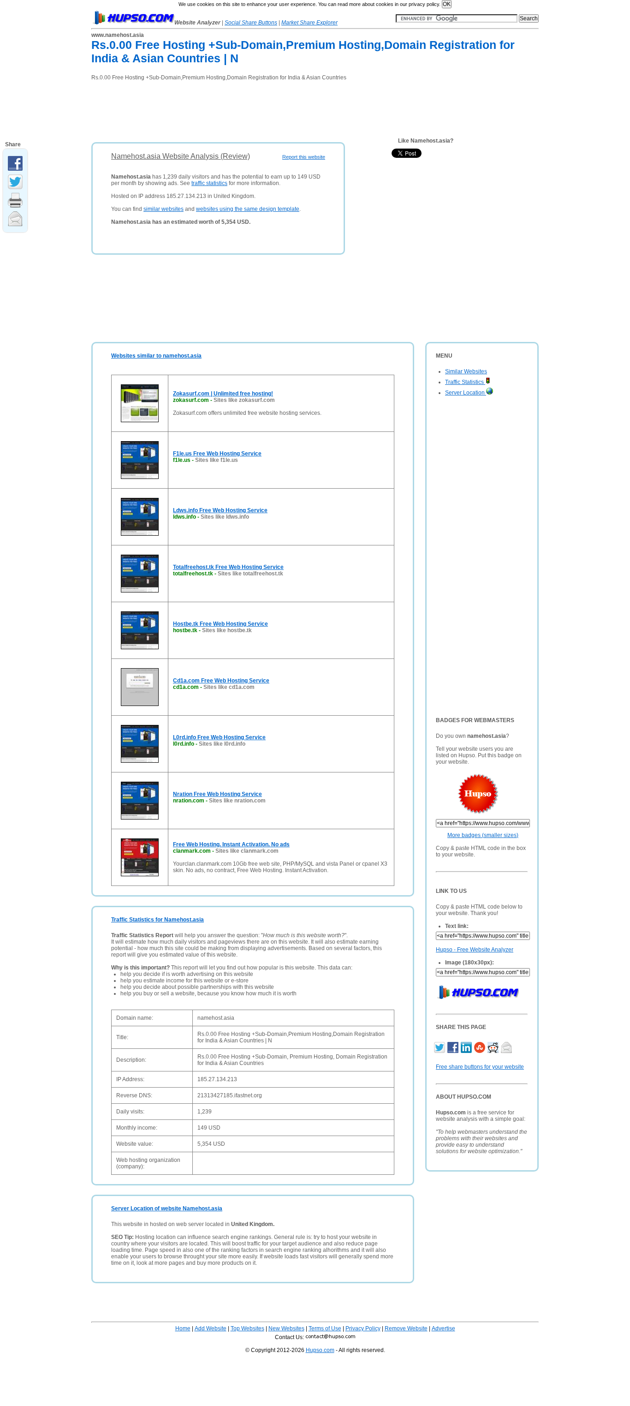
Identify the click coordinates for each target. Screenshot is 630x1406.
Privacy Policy (362, 1328)
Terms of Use (325, 1328)
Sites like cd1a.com (229, 687)
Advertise (443, 1328)
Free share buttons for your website (480, 1067)
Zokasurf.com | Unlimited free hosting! (223, 393)
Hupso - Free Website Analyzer (474, 949)
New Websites (286, 1328)
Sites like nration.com (237, 800)
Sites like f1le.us (216, 460)
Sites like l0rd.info (222, 744)
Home (182, 1328)
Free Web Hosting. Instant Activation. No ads (231, 844)
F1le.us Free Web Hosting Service (217, 453)
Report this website (303, 157)
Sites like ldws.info (225, 517)
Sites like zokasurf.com (244, 400)
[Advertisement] (259, 108)
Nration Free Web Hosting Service (217, 794)
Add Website (210, 1328)
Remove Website (406, 1328)
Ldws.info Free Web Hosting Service (220, 510)
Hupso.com (320, 1350)
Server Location (465, 392)
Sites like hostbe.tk (227, 630)
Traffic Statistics (465, 382)
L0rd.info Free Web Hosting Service (219, 737)
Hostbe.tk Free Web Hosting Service (220, 624)
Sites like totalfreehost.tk (250, 573)
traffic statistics (209, 183)
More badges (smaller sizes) (482, 835)
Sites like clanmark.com (247, 851)
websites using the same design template (247, 209)
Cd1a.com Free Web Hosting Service (221, 680)
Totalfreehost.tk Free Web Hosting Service (228, 567)
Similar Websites (466, 371)
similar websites (163, 209)
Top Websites (247, 1328)
